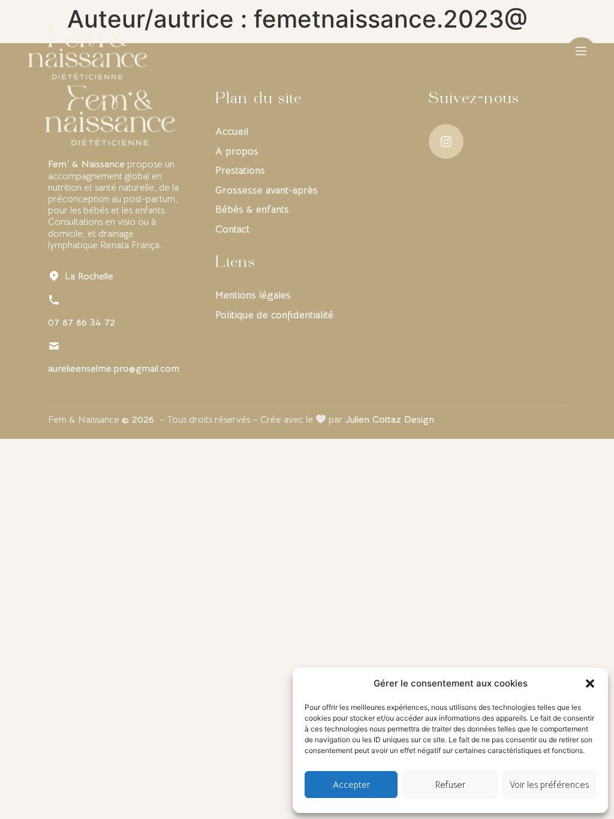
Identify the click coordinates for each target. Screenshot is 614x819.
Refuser (450, 784)
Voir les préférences (549, 784)
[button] (590, 683)
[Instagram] (446, 141)
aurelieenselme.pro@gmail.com (113, 369)
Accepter (351, 784)
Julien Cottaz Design (389, 420)
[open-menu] (581, 52)
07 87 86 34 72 (81, 323)
